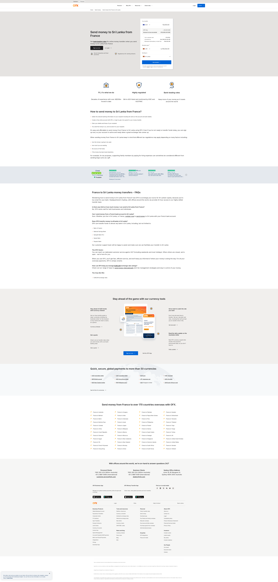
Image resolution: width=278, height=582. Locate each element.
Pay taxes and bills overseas (147, 523)
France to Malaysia (122, 429)
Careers (166, 552)
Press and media (144, 537)
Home (91, 9)
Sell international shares (145, 528)
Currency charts (120, 523)
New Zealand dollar (98, 382)
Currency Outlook (120, 532)
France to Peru (146, 419)
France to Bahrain (98, 415)
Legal (165, 516)
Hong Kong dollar (122, 379)
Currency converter (121, 513)
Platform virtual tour (121, 511)
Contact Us (166, 513)
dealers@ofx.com (139, 477)
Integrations (95, 539)
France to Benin (97, 419)
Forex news (119, 535)
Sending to (144, 53)
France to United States (172, 442)
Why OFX (128, 5)
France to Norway (122, 445)
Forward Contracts (97, 523)
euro (142, 375)
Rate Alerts (119, 520)
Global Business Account (98, 511)
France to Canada (98, 425)
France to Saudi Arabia (148, 432)
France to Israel (121, 422)
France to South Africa (148, 445)
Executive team (167, 549)
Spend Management (97, 532)
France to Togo (170, 425)
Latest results (167, 535)
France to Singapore (147, 439)
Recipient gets (146, 45)
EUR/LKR (117, 266)
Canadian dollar (122, 375)
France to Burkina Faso (99, 422)
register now (129, 216)
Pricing (94, 542)
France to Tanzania (171, 419)
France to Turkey (170, 432)
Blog (117, 537)
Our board (166, 547)
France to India (121, 415)
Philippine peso (121, 382)
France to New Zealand (123, 442)
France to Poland (146, 425)
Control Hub (95, 530)
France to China (97, 429)
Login (115, 503)
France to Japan (121, 425)
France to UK (169, 435)
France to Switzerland (172, 415)
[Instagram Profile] (173, 488)
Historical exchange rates (122, 518)
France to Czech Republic (100, 432)
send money (140, 216)
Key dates (166, 537)
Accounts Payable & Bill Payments (101, 535)
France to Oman (121, 448)
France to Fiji (96, 442)
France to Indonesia (122, 419)
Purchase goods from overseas (147, 525)
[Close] (49, 573)
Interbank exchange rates (122, 516)
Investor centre (167, 532)
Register (200, 5)
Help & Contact (156, 503)
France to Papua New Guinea (150, 415)
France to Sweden (171, 412)
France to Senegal (147, 435)
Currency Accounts (97, 528)
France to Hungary (122, 412)
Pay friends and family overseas (147, 518)
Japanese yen (145, 379)
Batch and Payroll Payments (99, 537)
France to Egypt (97, 439)
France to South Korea (148, 448)
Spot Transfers (96, 520)
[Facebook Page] (157, 488)
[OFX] (75, 5)
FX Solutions (96, 518)
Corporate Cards (97, 516)
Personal (82, 1)
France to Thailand (171, 422)
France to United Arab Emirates (174, 439)
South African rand (171, 382)
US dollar (168, 379)
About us (166, 511)
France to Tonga (170, 429)
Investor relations (168, 540)
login (116, 120)
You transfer (145, 21)
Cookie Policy (10, 578)
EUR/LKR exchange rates (100, 277)
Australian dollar (98, 375)
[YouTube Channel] (170, 488)
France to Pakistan (147, 412)
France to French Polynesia (100, 445)
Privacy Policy (167, 525)
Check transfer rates (145, 511)
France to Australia (98, 412)
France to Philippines (147, 422)
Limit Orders (95, 525)
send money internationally (124, 268)
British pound (97, 379)
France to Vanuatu (171, 445)
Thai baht (169, 375)
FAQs (135, 503)
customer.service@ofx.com (106, 477)
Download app (143, 516)
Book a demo (180, 503)
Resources (137, 5)
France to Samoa (146, 429)
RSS (117, 540)
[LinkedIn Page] (160, 488)
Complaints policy (168, 518)
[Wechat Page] (167, 488)
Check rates (148, 5)
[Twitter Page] (163, 488)
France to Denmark (98, 435)
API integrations (144, 535)
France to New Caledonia (124, 439)
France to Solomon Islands (149, 442)
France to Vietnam (171, 448)
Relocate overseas (144, 520)
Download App (96, 544)
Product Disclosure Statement (171, 520)
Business (76, 1)
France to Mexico (122, 432)
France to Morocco (122, 435)
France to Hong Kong (99, 448)
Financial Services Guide (169, 523)
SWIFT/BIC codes (120, 525)
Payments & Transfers (98, 513)
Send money (98, 9)
